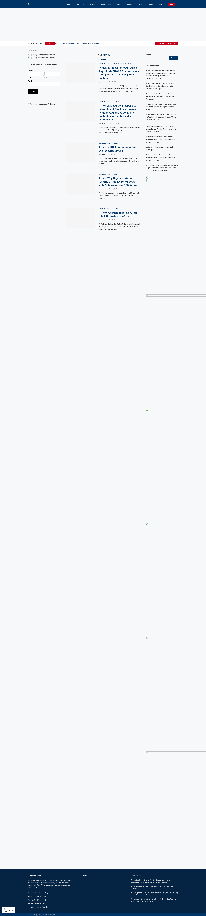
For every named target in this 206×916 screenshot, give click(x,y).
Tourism (151, 4)
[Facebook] (144, 43)
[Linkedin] (151, 43)
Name (30, 71)
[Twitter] (146, 43)
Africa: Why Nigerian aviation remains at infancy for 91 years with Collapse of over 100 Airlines (119, 182)
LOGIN (172, 4)
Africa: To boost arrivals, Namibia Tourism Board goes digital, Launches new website (161, 129)
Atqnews (103, 82)
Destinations (106, 4)
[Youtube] (153, 43)
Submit (33, 91)
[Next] (61, 43)
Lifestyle (130, 4)
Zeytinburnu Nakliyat (153, 137)
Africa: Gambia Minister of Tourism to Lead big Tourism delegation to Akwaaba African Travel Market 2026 (161, 117)
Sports (161, 4)
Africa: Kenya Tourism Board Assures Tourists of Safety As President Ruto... (86, 43)
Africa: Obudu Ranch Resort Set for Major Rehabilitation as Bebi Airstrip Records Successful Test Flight (160, 86)
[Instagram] (148, 43)
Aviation (93, 4)
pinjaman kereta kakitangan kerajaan (158, 165)
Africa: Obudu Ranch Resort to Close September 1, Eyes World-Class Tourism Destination (160, 96)
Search (148, 54)
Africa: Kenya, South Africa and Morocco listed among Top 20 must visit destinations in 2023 (162, 167)
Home (68, 4)
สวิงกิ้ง (148, 147)
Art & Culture (80, 4)
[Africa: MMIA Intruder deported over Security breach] (80, 152)
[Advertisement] (103, 24)
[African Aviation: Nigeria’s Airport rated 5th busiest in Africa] (80, 218)
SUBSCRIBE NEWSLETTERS (167, 43)
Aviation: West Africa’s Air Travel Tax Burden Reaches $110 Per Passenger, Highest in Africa (161, 106)
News (141, 4)
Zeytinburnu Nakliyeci (153, 126)
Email (30, 81)
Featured (119, 4)
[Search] (177, 4)
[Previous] (58, 43)
